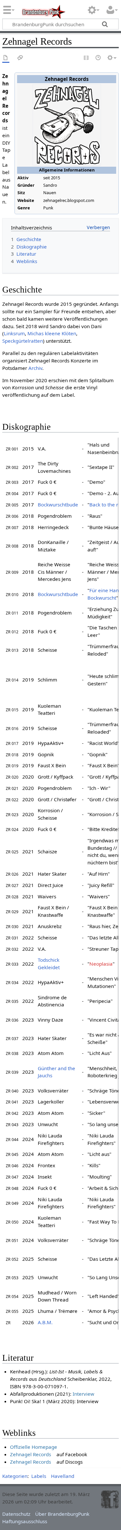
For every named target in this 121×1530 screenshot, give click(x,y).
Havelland (62, 1476)
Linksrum (14, 333)
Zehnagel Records (30, 1454)
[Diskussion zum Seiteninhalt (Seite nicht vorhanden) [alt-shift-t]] (20, 58)
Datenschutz (16, 1514)
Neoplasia (101, 963)
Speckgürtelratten (22, 341)
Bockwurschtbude (58, 504)
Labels (38, 1476)
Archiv (35, 368)
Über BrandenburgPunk (62, 1514)
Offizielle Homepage (33, 1447)
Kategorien (14, 1476)
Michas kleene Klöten (51, 333)
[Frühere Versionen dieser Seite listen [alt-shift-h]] (98, 58)
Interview (83, 1394)
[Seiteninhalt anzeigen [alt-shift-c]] (5, 58)
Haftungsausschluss (24, 1521)
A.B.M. (45, 1322)
